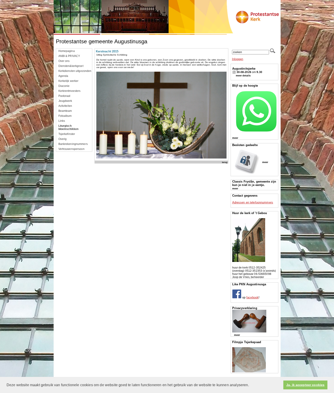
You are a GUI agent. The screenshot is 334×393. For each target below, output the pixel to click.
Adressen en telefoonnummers (252, 202)
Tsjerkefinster (66, 134)
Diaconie (64, 86)
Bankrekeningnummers (73, 144)
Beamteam (65, 110)
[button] (250, 385)
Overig (62, 139)
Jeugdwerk (65, 101)
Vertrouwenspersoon (71, 149)
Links (61, 120)
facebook (252, 297)
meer (235, 138)
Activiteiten (65, 105)
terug (224, 162)
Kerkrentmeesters (69, 91)
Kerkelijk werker (68, 81)
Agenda (63, 76)
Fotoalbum (65, 115)
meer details (243, 75)
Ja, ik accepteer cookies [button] (305, 385)
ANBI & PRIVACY (69, 56)
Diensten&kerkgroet (70, 66)
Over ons (64, 61)
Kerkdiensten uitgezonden (75, 71)
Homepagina (66, 51)
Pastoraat (64, 96)
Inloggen (237, 59)
